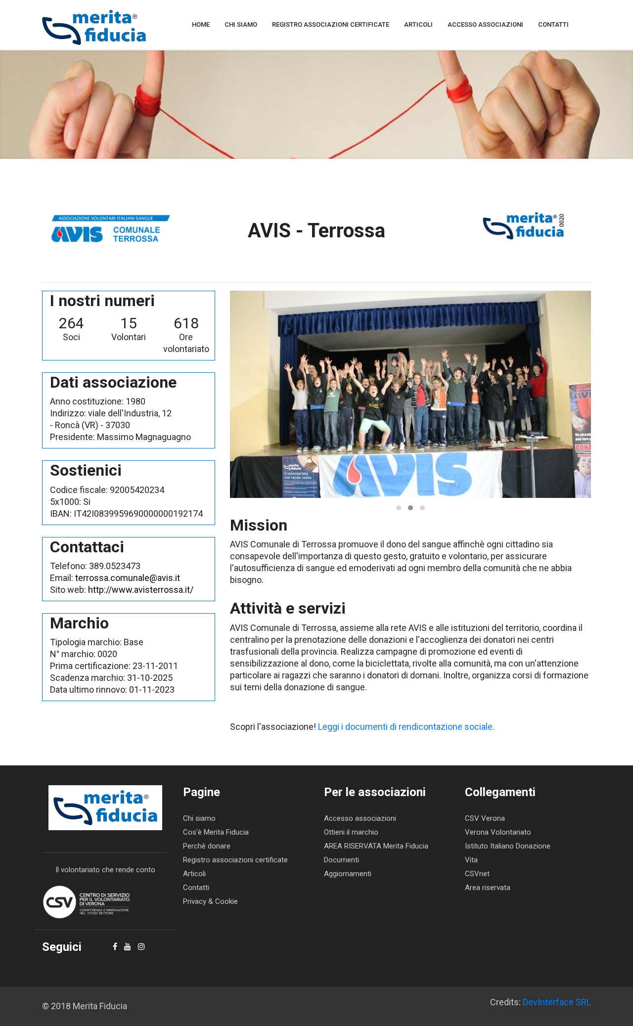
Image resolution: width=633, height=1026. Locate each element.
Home (201, 24)
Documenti (341, 859)
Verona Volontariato (498, 832)
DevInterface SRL (557, 1002)
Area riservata (487, 887)
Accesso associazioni (485, 24)
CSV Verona (485, 818)
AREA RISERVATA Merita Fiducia (376, 846)
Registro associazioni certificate (330, 24)
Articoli (418, 24)
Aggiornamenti (347, 873)
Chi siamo (241, 24)
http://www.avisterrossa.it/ (140, 589)
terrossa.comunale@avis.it (127, 578)
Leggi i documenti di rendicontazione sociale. (406, 726)
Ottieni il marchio (351, 832)
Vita (471, 859)
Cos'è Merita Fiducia (216, 832)
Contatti (553, 24)
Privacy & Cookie (210, 901)
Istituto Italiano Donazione (507, 846)
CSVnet (477, 873)
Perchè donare (206, 846)
